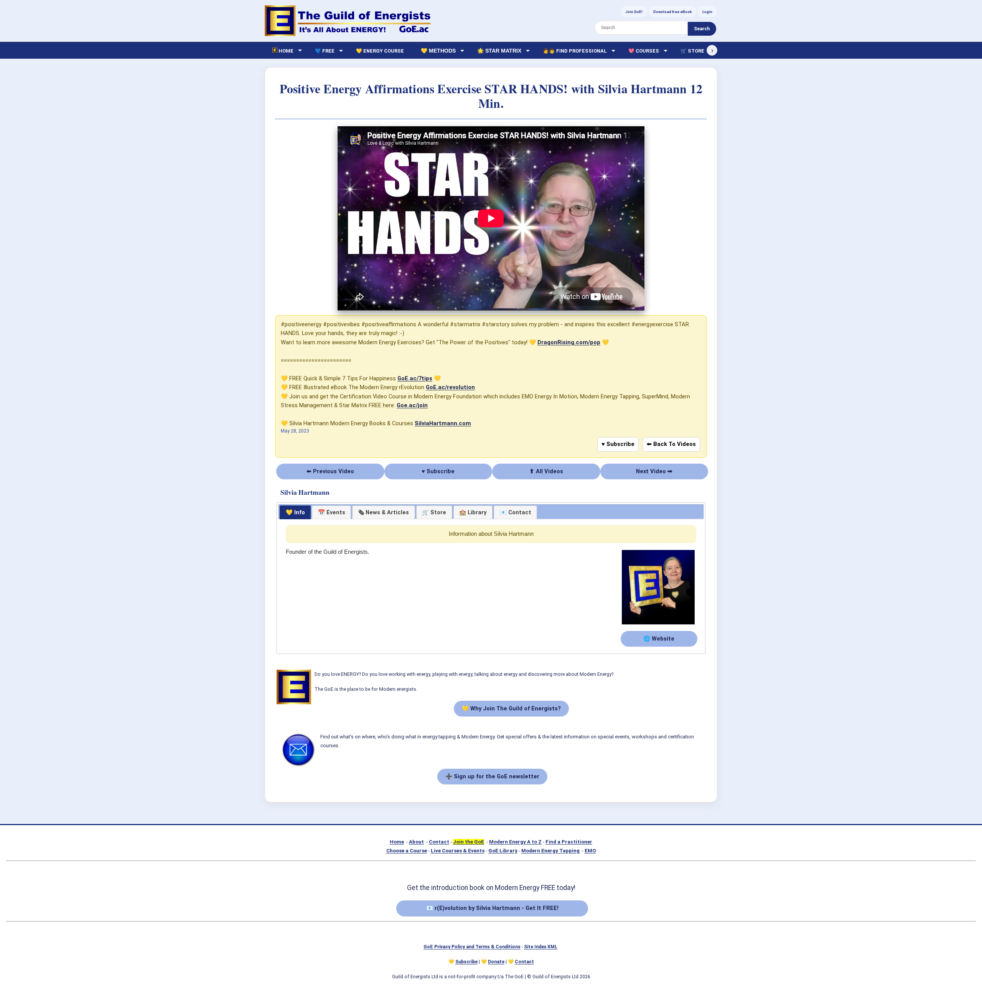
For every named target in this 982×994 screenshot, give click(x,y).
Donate (496, 961)
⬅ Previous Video (330, 471)
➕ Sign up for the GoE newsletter (492, 776)
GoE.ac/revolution (450, 387)
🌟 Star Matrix (499, 51)
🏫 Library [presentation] (472, 512)
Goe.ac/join (412, 405)
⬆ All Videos (546, 471)
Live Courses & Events (457, 851)
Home (397, 842)
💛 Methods (438, 51)
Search (702, 28)
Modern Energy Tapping (550, 851)
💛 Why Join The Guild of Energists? (511, 708)
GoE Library (502, 851)
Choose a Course (406, 851)
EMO (590, 851)
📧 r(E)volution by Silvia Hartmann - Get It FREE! (492, 908)
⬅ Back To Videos (671, 444)
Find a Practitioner (568, 842)
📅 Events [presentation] (331, 512)
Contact (439, 842)
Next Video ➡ (654, 471)
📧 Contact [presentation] (515, 512)
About (416, 842)
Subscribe (466, 961)
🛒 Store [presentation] (434, 512)
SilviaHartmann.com (443, 423)
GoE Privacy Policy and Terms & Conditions (472, 946)
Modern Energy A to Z (515, 842)
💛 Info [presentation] (295, 512)
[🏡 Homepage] (347, 20)
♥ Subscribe (617, 444)
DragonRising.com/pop (568, 342)
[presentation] (383, 512)
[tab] (295, 512)
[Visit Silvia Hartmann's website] (658, 624)
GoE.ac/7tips (414, 378)
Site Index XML (540, 946)
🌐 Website (658, 638)
